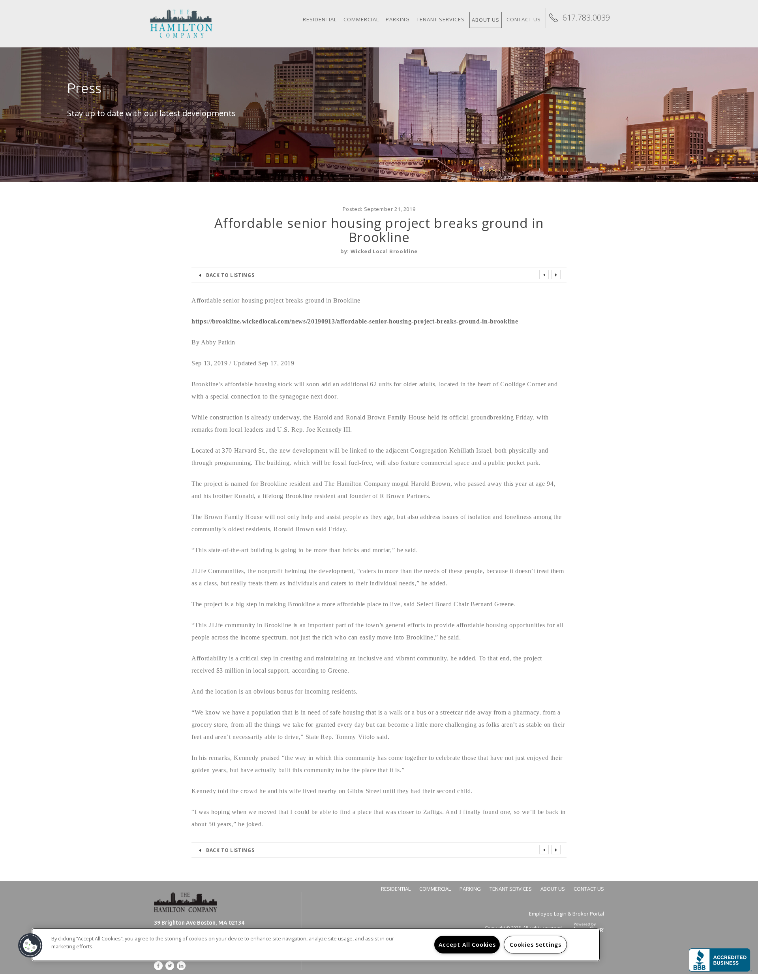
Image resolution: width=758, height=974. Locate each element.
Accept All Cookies (467, 944)
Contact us (524, 19)
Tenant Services (441, 19)
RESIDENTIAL (396, 888)
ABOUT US (552, 888)
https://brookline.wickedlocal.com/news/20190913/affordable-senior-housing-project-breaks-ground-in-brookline (354, 321)
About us (485, 19)
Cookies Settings (535, 944)
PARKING (470, 888)
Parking (398, 19)
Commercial (361, 19)
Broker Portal (588, 913)
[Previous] (544, 274)
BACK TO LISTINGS (230, 275)
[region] (316, 944)
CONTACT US (589, 888)
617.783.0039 (586, 17)
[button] (30, 945)
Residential (320, 19)
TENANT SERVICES (511, 888)
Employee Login (548, 913)
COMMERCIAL (435, 888)
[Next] (556, 274)
